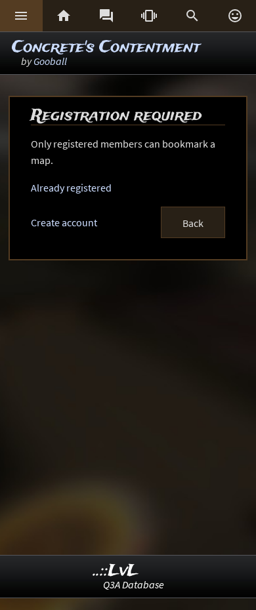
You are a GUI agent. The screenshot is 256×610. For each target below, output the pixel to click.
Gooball (50, 61)
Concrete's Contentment (106, 47)
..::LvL (116, 570)
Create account (64, 222)
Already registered (71, 187)
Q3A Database (133, 584)
